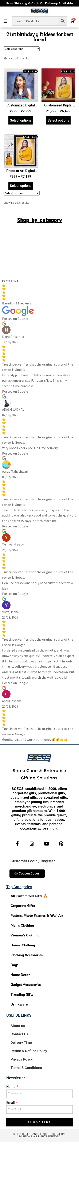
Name (11, 1087)
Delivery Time (21, 1042)
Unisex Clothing (23, 945)
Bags (14, 964)
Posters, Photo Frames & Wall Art (37, 915)
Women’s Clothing (25, 935)
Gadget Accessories (26, 984)
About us (18, 1026)
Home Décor (20, 974)
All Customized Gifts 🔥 (29, 896)
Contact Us (19, 1034)
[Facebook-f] (17, 843)
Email (11, 1103)
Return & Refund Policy (29, 1051)
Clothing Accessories (27, 955)
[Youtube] (46, 843)
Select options (20, 120)
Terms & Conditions (26, 1068)
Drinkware (19, 1004)
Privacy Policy (22, 1059)
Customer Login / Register (33, 861)
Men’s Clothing (22, 925)
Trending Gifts (22, 994)
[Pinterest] (61, 843)
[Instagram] (32, 843)
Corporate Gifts (23, 905)
